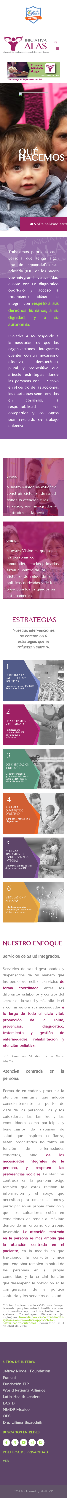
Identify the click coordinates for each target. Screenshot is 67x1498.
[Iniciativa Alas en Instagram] (32, 1442)
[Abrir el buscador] (55, 42)
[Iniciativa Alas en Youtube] (23, 1442)
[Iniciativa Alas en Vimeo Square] (40, 1442)
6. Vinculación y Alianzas (33, 906)
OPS (7, 1416)
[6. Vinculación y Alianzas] (33, 902)
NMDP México (16, 1409)
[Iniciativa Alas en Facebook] (6, 1442)
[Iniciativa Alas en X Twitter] (15, 1442)
